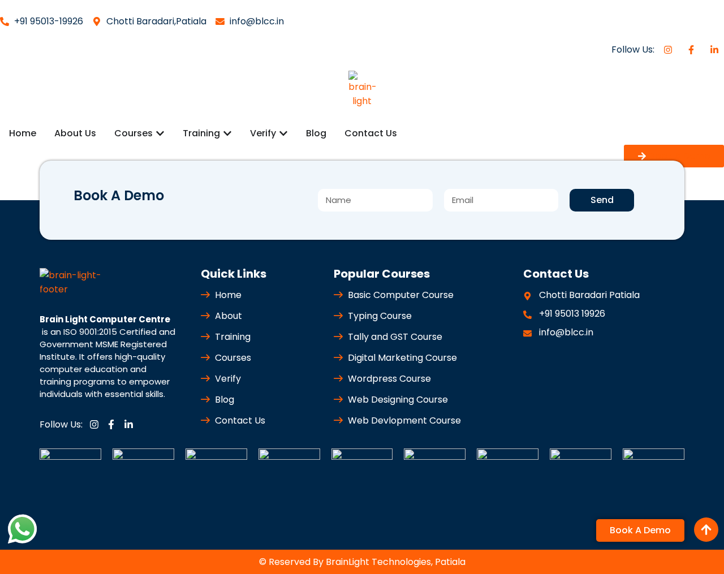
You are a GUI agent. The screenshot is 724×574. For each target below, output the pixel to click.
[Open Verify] (283, 133)
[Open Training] (227, 133)
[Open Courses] (160, 133)
